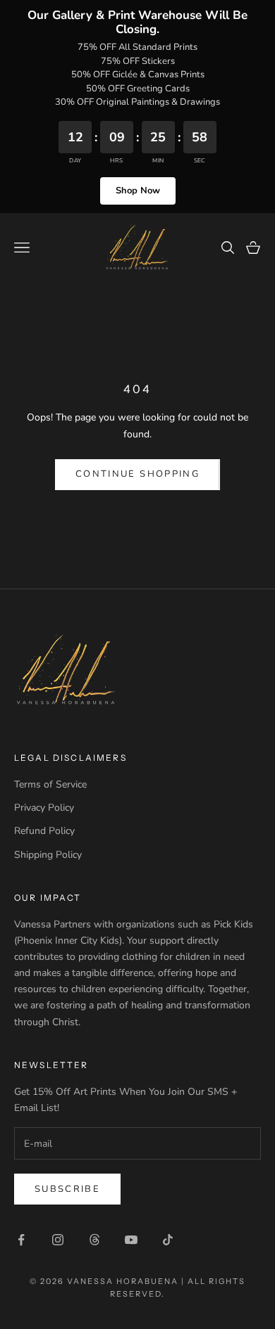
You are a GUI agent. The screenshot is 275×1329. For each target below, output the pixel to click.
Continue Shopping (137, 474)
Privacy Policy (44, 807)
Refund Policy (44, 830)
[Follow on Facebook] (21, 1240)
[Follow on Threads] (94, 1240)
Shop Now (138, 190)
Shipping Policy (48, 854)
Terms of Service (50, 784)
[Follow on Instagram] (58, 1240)
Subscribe (67, 1189)
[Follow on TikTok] (168, 1240)
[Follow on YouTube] (131, 1240)
